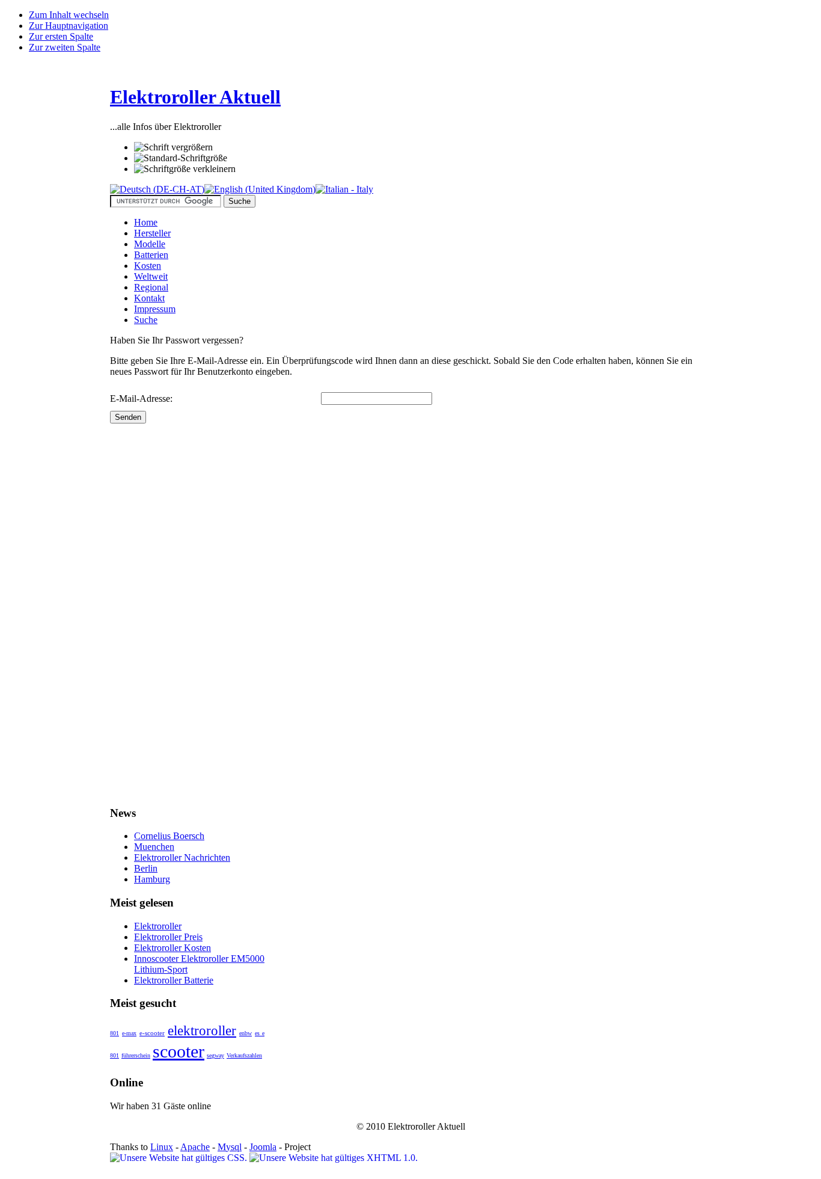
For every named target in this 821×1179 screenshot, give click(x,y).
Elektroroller (158, 926)
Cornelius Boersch (169, 836)
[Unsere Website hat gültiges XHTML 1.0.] (333, 1158)
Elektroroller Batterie (173, 980)
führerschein (135, 1055)
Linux (161, 1147)
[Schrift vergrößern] (173, 147)
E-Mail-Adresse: (141, 398)
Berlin (145, 868)
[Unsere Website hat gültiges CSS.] (179, 1158)
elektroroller (202, 1030)
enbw (245, 1033)
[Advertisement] (158, 603)
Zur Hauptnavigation (68, 25)
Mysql (230, 1147)
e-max (129, 1033)
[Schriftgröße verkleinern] (185, 169)
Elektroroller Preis (168, 937)
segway (215, 1055)
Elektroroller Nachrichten (182, 857)
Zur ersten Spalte (61, 36)
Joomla (262, 1147)
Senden (128, 417)
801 (114, 1033)
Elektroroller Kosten (172, 948)
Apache (195, 1147)
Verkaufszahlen (244, 1055)
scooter (178, 1051)
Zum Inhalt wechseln (69, 15)
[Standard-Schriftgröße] (180, 158)
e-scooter (152, 1032)
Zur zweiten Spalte (64, 47)
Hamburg (152, 879)
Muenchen (154, 847)
